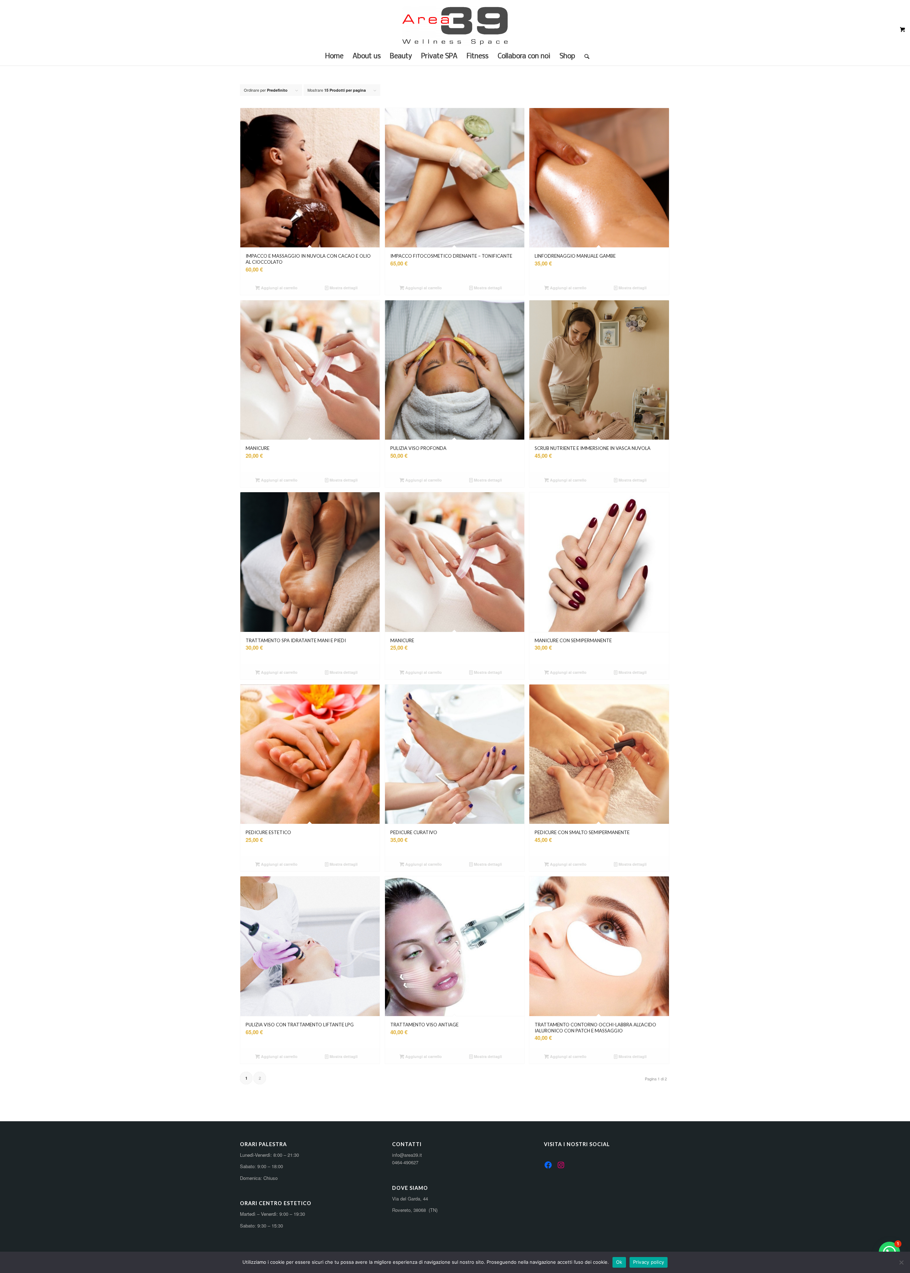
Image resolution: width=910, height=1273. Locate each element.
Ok (619, 1262)
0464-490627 (405, 1162)
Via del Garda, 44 (410, 1198)
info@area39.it (407, 1154)
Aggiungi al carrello (279, 287)
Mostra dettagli (343, 287)
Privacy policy (648, 1262)
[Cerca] (584, 56)
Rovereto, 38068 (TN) (415, 1210)
